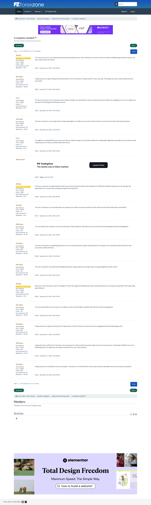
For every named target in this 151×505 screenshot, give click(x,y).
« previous (18, 45)
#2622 (37, 315)
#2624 (37, 356)
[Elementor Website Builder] (75, 473)
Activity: (19, 413)
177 (31, 51)
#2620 (37, 275)
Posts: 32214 (20, 229)
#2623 (37, 334)
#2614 (37, 130)
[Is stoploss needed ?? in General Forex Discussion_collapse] (136, 414)
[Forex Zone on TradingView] (25, 502)
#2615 (37, 151)
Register (124, 11)
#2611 (37, 68)
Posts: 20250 (20, 102)
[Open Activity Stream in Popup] (131, 414)
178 (33, 51)
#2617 (37, 216)
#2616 (37, 177)
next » (133, 45)
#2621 (37, 296)
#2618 (37, 235)
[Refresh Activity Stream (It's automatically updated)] (133, 414)
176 (29, 51)
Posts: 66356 (20, 248)
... (19, 51)
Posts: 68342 (20, 81)
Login (132, 11)
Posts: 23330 (20, 62)
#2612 (37, 89)
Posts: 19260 (20, 209)
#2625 (37, 375)
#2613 (37, 110)
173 (21, 51)
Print (133, 51)
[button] (133, 51)
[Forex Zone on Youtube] (22, 502)
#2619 (37, 256)
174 (23, 51)
